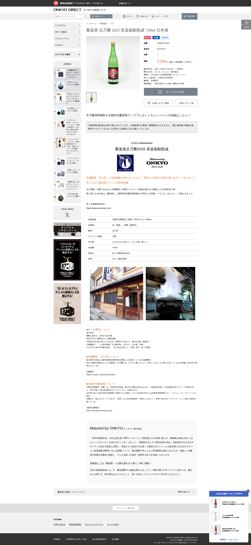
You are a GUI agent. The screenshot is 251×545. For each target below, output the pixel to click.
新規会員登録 (75, 524)
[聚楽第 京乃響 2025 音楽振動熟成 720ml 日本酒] (113, 63)
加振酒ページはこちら (229, 539)
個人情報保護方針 (99, 539)
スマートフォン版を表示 (125, 508)
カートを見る (113, 524)
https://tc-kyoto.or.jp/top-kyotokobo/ (100, 374)
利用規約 (57, 539)
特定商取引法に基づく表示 (76, 539)
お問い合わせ (59, 524)
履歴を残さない (184, 492)
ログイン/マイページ (94, 524)
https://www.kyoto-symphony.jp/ (99, 410)
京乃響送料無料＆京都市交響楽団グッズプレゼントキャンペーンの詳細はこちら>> (138, 115)
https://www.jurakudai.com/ (98, 208)
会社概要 (115, 539)
